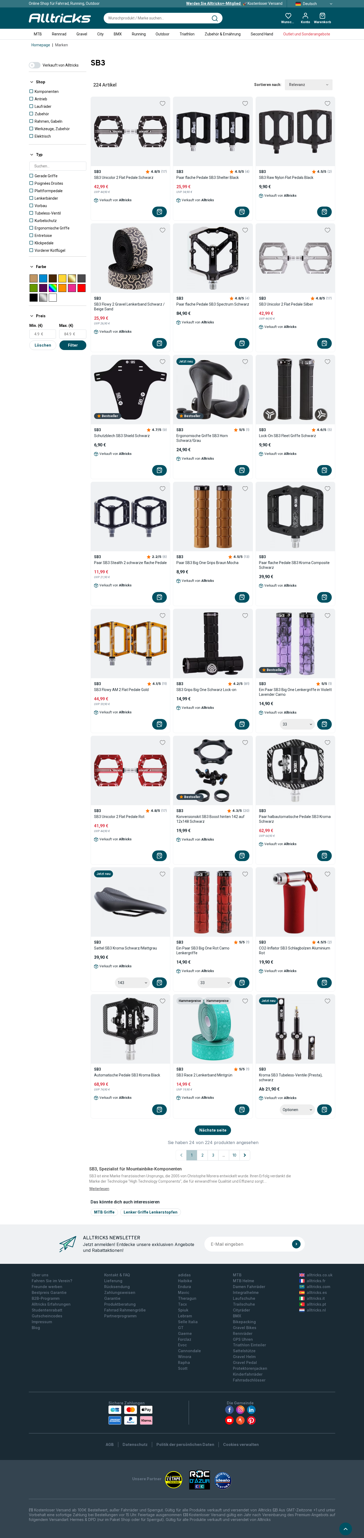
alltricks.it (316, 1298)
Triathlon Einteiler (249, 1345)
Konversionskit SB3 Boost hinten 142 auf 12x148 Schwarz (210, 819)
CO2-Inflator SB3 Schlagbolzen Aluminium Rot (294, 950)
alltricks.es (317, 1292)
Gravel (81, 34)
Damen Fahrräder (249, 1286)
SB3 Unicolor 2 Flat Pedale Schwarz (123, 177)
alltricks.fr (316, 1280)
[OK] (296, 1244)
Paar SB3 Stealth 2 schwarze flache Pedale (130, 563)
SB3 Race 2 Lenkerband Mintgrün (204, 1075)
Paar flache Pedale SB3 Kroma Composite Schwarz (294, 565)
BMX (118, 34)
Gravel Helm (244, 1356)
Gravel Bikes (244, 1327)
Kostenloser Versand (234, 3)
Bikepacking (244, 1321)
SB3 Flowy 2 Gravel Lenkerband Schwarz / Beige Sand (129, 306)
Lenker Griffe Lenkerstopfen (150, 1212)
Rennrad (59, 34)
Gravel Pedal (245, 1362)
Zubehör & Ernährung (223, 34)
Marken (61, 45)
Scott (183, 1368)
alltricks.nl (316, 1310)
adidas (184, 1275)
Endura (184, 1286)
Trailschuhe (244, 1304)
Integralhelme (246, 1292)
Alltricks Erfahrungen (51, 1304)
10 (234, 1155)
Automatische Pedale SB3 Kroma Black (127, 1075)
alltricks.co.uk (320, 1275)
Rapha (184, 1362)
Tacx (182, 1304)
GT (181, 1327)
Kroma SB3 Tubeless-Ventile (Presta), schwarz (290, 1077)
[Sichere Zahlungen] (130, 1415)
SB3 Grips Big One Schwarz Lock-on (206, 690)
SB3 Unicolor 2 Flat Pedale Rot (119, 817)
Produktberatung (120, 1304)
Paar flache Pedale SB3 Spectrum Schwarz (212, 304)
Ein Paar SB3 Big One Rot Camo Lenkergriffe (202, 950)
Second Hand (262, 34)
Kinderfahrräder (247, 1374)
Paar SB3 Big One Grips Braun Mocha (207, 563)
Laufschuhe (244, 1298)
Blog (36, 1327)
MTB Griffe (104, 1212)
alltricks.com (318, 1286)
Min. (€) (36, 325)
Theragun (187, 1298)
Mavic (183, 1292)
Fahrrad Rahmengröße (125, 1310)
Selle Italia (188, 1321)
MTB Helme (243, 1280)
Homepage (40, 45)
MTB (38, 34)
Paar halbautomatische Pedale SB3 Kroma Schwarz (295, 819)
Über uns (40, 1275)
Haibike (185, 1280)
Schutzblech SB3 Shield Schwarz (122, 436)
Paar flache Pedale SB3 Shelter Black (207, 177)
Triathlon (187, 34)
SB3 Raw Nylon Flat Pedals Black (286, 177)
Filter (73, 345)
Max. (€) (66, 325)
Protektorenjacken (250, 1368)
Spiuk (183, 1310)
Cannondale (189, 1350)
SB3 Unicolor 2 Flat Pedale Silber (286, 304)
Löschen (43, 345)
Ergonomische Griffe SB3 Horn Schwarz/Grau (202, 438)
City (100, 34)
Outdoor (162, 34)
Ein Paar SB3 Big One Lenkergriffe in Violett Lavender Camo (295, 692)
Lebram (185, 1316)
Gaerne (185, 1333)
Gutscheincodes (47, 1316)
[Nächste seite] (245, 1155)
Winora (184, 1356)
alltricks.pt (316, 1304)
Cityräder (241, 1310)
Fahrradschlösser (249, 1380)
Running (139, 34)
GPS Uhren (243, 1339)
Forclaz (184, 1339)
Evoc (182, 1345)
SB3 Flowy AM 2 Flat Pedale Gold (121, 690)
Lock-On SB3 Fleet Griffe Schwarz (287, 436)
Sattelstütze (244, 1350)
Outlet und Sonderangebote (306, 34)
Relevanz (297, 85)
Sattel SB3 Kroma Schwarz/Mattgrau (125, 948)
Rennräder (242, 1333)
